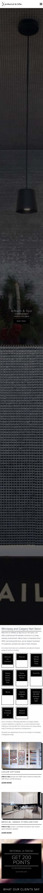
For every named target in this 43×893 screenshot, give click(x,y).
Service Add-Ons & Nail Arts (22, 675)
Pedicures (22, 657)
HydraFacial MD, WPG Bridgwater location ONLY (36, 696)
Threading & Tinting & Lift (7, 713)
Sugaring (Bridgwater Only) (21, 694)
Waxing (8, 692)
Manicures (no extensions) (7, 659)
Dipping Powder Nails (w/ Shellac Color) (7, 677)
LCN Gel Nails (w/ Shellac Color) (36, 660)
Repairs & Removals (22, 712)
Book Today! (21, 321)
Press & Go (36, 673)
